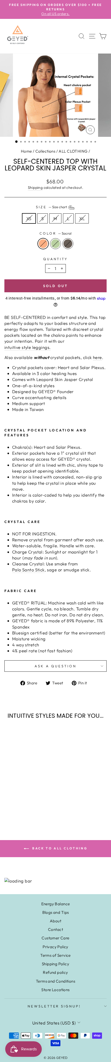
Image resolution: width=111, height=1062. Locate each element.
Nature (68, 243)
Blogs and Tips (55, 912)
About (55, 920)
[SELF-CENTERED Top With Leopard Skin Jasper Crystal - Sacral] (18, 803)
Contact (55, 929)
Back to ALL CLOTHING (59, 848)
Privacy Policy (55, 946)
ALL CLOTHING (73, 151)
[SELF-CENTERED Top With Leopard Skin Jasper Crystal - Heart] (24, 803)
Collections (45, 151)
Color (55, 233)
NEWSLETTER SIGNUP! (54, 1006)
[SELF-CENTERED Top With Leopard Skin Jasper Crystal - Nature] (30, 803)
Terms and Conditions (55, 981)
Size (52, 207)
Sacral (43, 243)
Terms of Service (55, 955)
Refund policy (55, 972)
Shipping (35, 187)
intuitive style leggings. (27, 347)
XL (82, 218)
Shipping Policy (55, 963)
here (97, 357)
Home (26, 151)
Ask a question (55, 666)
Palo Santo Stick (28, 569)
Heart (55, 243)
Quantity (55, 259)
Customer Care (55, 938)
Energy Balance (55, 903)
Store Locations (55, 989)
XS (28, 218)
